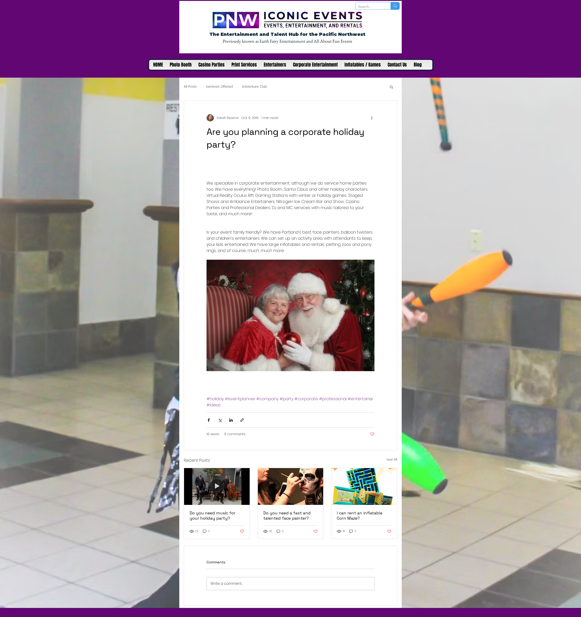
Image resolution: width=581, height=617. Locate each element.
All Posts (190, 86)
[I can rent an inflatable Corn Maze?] (364, 486)
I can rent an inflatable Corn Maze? (359, 515)
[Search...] (395, 6)
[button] (391, 87)
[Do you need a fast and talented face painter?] (290, 486)
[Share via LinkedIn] (231, 420)
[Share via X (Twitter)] (220, 420)
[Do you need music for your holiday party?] (217, 486)
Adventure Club (254, 86)
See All (392, 459)
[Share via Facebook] (209, 420)
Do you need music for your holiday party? (212, 515)
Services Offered (219, 86)
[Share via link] (242, 420)
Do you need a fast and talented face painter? (287, 515)
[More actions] (371, 118)
